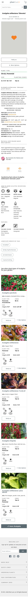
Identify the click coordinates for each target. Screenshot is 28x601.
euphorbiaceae (12, 114)
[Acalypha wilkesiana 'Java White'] (14, 495)
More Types (20, 171)
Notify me (14, 59)
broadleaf (6, 245)
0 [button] (25, 1)
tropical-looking (17, 122)
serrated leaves (8, 122)
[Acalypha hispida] (14, 444)
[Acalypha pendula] (14, 296)
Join (23, 551)
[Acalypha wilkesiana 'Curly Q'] (14, 394)
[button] (22, 7)
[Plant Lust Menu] (3, 2)
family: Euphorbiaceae (9, 250)
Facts (8, 170)
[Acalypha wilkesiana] (14, 345)
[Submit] (25, 7)
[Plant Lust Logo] (14, 2)
